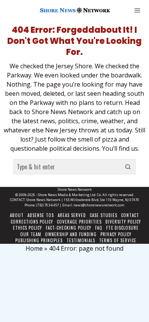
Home (34, 248)
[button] (128, 166)
